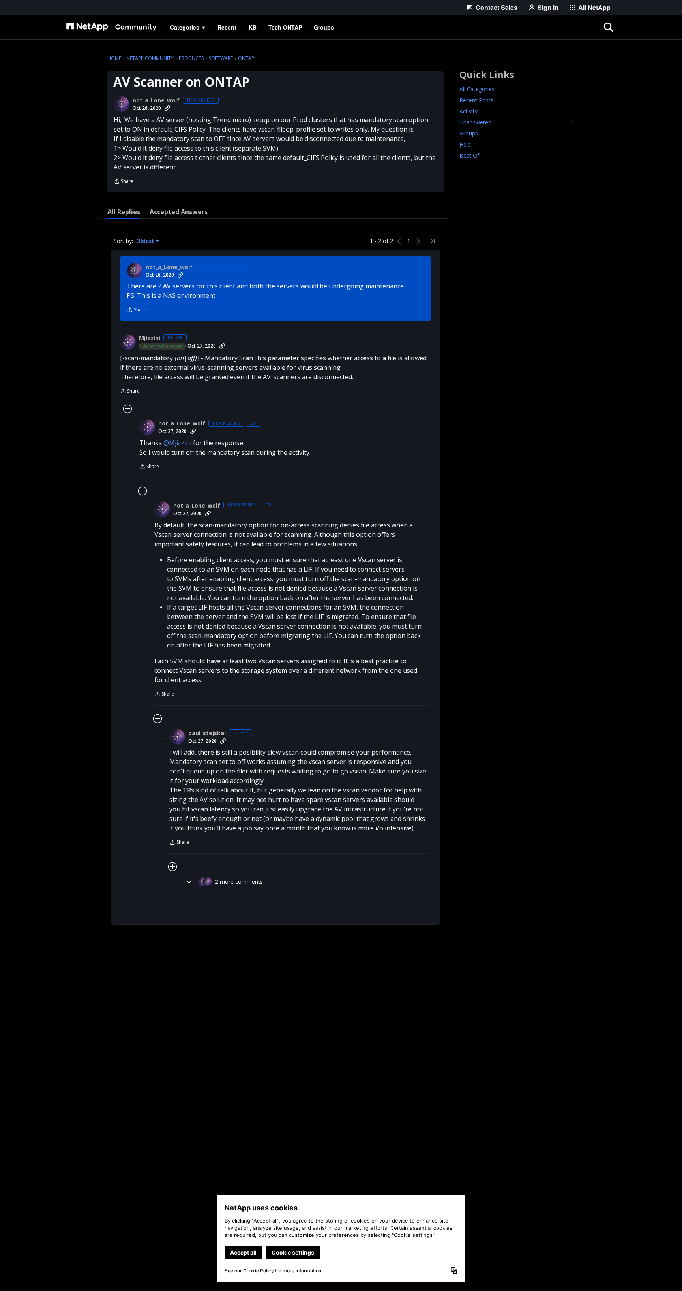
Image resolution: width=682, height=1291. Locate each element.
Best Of (469, 155)
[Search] (608, 27)
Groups (468, 133)
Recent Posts (476, 100)
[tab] (124, 211)
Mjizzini (149, 338)
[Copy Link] (167, 108)
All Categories (477, 89)
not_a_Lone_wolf (156, 100)
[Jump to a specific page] (431, 241)
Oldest (146, 241)
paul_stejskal (207, 733)
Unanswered (517, 122)
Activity (468, 111)
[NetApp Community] (111, 27)
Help (465, 144)
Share (123, 182)
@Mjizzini (177, 442)
